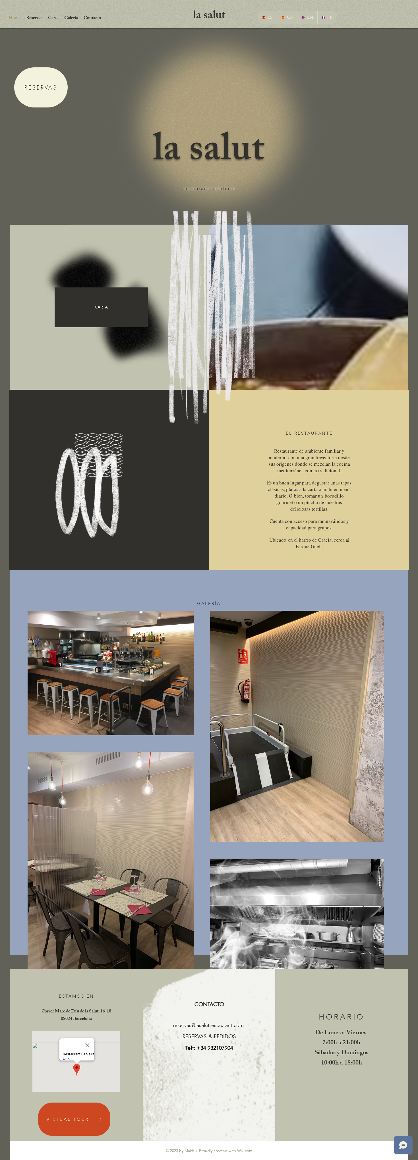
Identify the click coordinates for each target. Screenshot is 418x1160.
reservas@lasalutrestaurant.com (208, 1025)
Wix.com (245, 1150)
